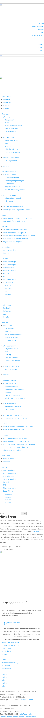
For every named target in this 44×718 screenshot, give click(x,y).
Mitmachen (6, 247)
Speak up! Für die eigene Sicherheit (16, 210)
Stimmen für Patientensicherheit (15, 239)
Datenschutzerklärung (10, 663)
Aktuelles (5, 259)
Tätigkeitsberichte (11, 140)
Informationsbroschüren (11, 645)
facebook (6, 99)
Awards (4, 215)
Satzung (8, 146)
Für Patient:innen (9, 195)
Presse (41, 23)
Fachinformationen (12, 178)
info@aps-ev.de (27, 700)
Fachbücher (9, 184)
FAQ (42, 32)
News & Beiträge (9, 262)
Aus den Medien (9, 270)
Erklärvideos (9, 201)
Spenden (6, 253)
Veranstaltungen (37, 26)
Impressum (6, 666)
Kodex (7, 143)
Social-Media (6, 96)
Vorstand (8, 123)
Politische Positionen (11, 158)
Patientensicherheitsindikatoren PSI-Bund (19, 236)
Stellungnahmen (11, 161)
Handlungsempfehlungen (14, 181)
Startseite (35, 532)
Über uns (5, 114)
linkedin (6, 108)
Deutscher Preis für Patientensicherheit (18, 218)
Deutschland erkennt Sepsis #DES (16, 233)
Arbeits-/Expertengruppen (15, 190)
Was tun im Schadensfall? (13, 207)
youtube (6, 105)
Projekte (5, 227)
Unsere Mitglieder (11, 129)
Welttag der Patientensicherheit (15, 230)
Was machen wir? (9, 137)
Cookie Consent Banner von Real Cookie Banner (18, 717)
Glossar (4, 660)
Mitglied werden (9, 250)
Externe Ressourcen (12, 152)
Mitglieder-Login (38, 35)
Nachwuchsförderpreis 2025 (14, 221)
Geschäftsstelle (10, 132)
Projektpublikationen (12, 187)
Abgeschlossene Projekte (12, 241)
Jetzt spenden (13, 622)
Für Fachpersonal (9, 175)
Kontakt (41, 29)
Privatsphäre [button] (6, 669)
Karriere (6, 166)
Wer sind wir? (8, 117)
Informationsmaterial (13, 198)
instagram (7, 102)
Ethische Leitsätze (11, 149)
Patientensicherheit (9, 172)
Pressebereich (8, 267)
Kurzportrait (9, 120)
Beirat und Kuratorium (13, 126)
